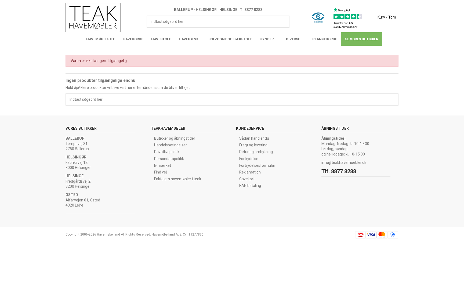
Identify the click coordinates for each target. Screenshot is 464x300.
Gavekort (247, 179)
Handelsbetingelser (170, 145)
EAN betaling (250, 185)
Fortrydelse (248, 159)
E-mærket (162, 165)
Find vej (160, 172)
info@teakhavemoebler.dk (343, 162)
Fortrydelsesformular (257, 165)
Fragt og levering (253, 145)
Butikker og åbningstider (174, 138)
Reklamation (250, 172)
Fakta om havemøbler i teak (177, 179)
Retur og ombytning (256, 152)
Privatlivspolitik (166, 152)
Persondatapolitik (169, 159)
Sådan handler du (254, 138)
